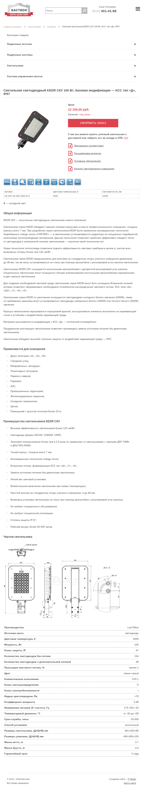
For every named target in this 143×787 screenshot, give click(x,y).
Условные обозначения (87, 161)
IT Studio (132, 779)
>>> (126, 137)
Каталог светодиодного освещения (94, 168)
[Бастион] (22, 9)
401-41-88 (104, 11)
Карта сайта (130, 783)
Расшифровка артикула (87, 153)
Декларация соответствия (89, 145)
